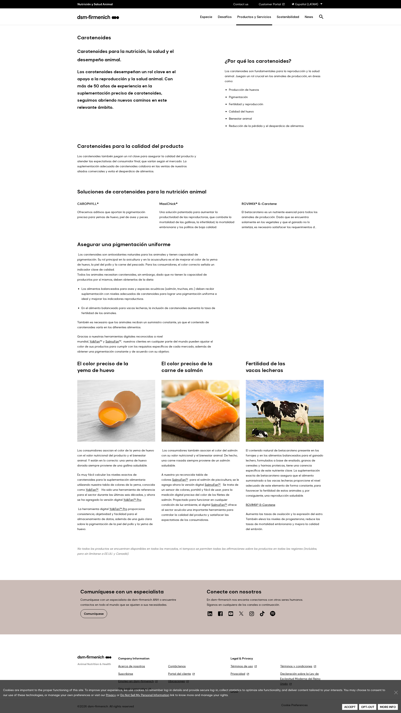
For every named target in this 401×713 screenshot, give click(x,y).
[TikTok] (262, 613)
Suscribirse (125, 674)
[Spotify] (272, 613)
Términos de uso (242, 666)
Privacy (111, 695)
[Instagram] (251, 613)
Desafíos (225, 17)
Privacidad (238, 674)
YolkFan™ (92, 490)
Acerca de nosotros (131, 666)
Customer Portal (270, 4)
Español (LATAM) (306, 4)
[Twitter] (241, 613)
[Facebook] (220, 613)
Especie (206, 17)
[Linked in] (210, 613)
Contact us (240, 4)
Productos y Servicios (254, 17)
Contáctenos (177, 666)
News (309, 17)
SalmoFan (112, 341)
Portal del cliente (179, 674)
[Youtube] (231, 613)
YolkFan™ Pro (132, 500)
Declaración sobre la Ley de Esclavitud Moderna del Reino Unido (300, 679)
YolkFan (95, 341)
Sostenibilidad (288, 17)
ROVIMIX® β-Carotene (260, 505)
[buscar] (321, 17)
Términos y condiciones (296, 666)
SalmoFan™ (180, 480)
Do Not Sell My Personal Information (144, 695)
